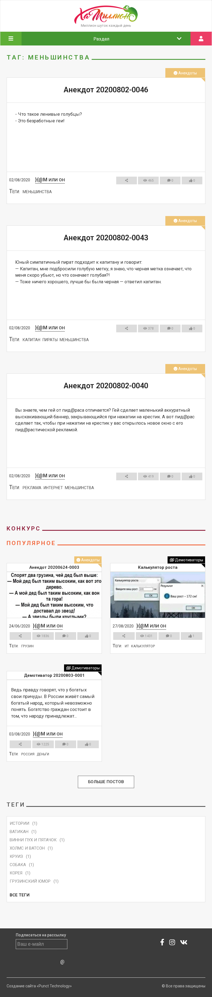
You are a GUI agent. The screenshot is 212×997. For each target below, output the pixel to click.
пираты (50, 340)
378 (150, 328)
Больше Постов (106, 782)
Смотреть (103, 208)
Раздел (101, 39)
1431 (148, 636)
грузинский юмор (30, 881)
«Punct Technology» (54, 986)
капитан (31, 340)
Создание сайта (21, 986)
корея (16, 873)
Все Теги (20, 895)
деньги (43, 754)
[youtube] (183, 943)
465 (150, 180)
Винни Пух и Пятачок (33, 839)
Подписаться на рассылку (41, 935)
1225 (45, 744)
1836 (45, 636)
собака (18, 864)
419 (150, 476)
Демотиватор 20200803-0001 (54, 675)
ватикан (19, 831)
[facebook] (162, 943)
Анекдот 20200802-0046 (106, 89)
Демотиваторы (188, 560)
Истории (19, 823)
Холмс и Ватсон (27, 848)
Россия (28, 754)
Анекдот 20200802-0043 (106, 237)
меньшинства (37, 192)
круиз (16, 856)
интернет (53, 488)
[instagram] (172, 943)
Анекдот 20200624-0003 (54, 567)
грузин (27, 646)
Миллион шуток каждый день (106, 25)
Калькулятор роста (157, 567)
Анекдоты (187, 73)
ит (127, 646)
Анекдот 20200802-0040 (106, 385)
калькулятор (143, 646)
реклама (32, 488)
